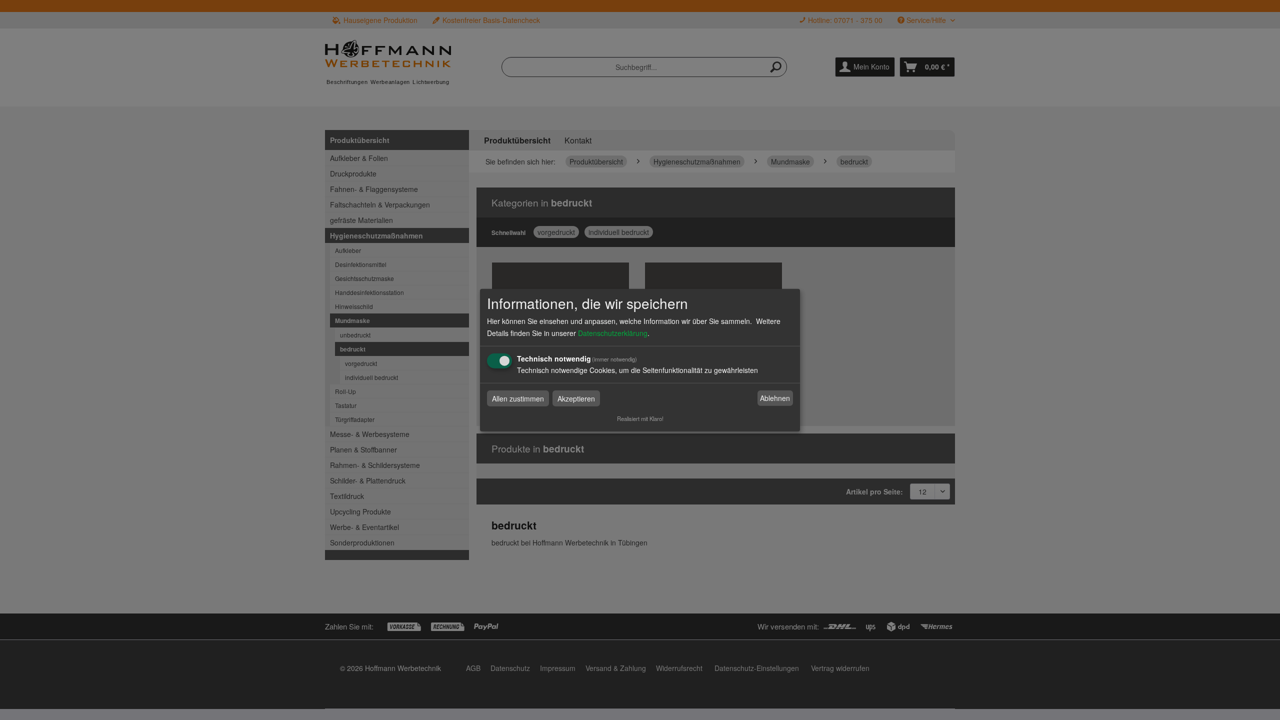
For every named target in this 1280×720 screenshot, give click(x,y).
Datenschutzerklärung (613, 333)
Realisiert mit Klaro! (640, 418)
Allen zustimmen (518, 398)
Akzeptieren (576, 398)
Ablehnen (775, 398)
